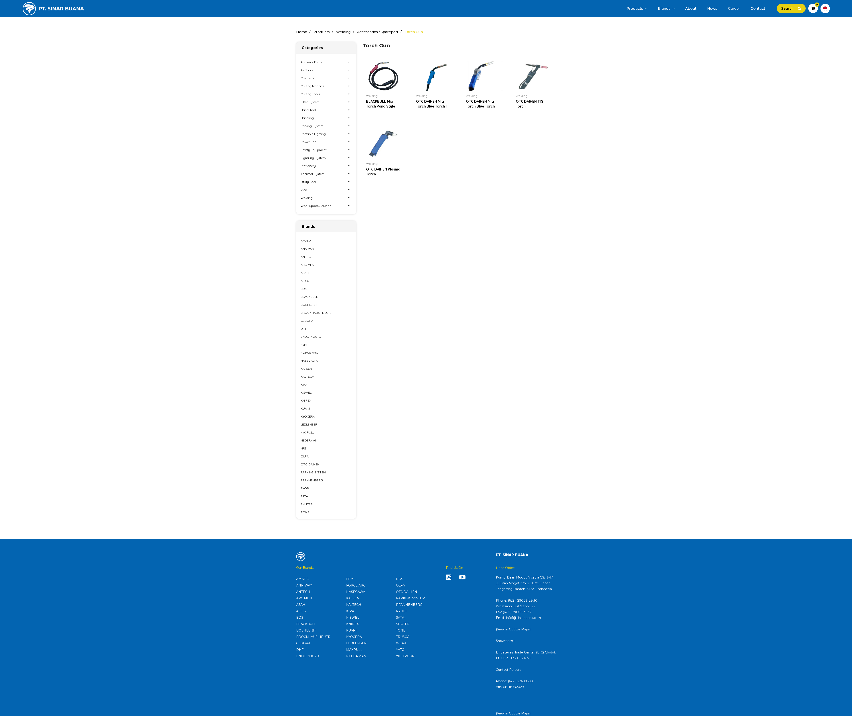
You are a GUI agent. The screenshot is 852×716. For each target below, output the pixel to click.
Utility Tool (308, 182)
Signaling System (313, 158)
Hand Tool (308, 110)
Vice (304, 190)
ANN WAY (307, 249)
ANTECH (307, 257)
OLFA (305, 456)
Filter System (310, 102)
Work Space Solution (316, 206)
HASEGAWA (309, 361)
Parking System (312, 126)
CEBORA (307, 321)
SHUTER (307, 504)
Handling (307, 118)
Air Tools (307, 70)
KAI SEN (306, 369)
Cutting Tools (310, 94)
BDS (304, 289)
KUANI (305, 408)
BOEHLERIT (309, 305)
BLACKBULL (309, 297)
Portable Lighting (313, 134)
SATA (304, 496)
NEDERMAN (309, 440)
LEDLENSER (309, 424)
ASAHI (305, 273)
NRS (304, 448)
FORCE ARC (309, 353)
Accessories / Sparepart (377, 32)
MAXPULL (307, 432)
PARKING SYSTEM (313, 472)
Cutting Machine (312, 86)
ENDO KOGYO (311, 337)
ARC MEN (307, 265)
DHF (304, 329)
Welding (343, 32)
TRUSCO (403, 637)
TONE (305, 512)
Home (301, 32)
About (690, 8)
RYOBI (305, 488)
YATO (400, 650)
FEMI (304, 345)
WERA (401, 643)
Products (635, 8)
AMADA (306, 241)
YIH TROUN (405, 656)
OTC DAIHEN (310, 464)
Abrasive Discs (311, 62)
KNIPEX (306, 400)
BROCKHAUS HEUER (316, 313)
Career (734, 8)
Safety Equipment (314, 150)
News (712, 8)
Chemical (307, 78)
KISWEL (306, 392)
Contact (758, 8)
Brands (664, 8)
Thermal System (313, 174)
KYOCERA (308, 416)
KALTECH (307, 377)
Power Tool (309, 142)
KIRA (304, 384)
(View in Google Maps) (513, 629)
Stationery (308, 166)
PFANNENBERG (312, 480)
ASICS (305, 281)
